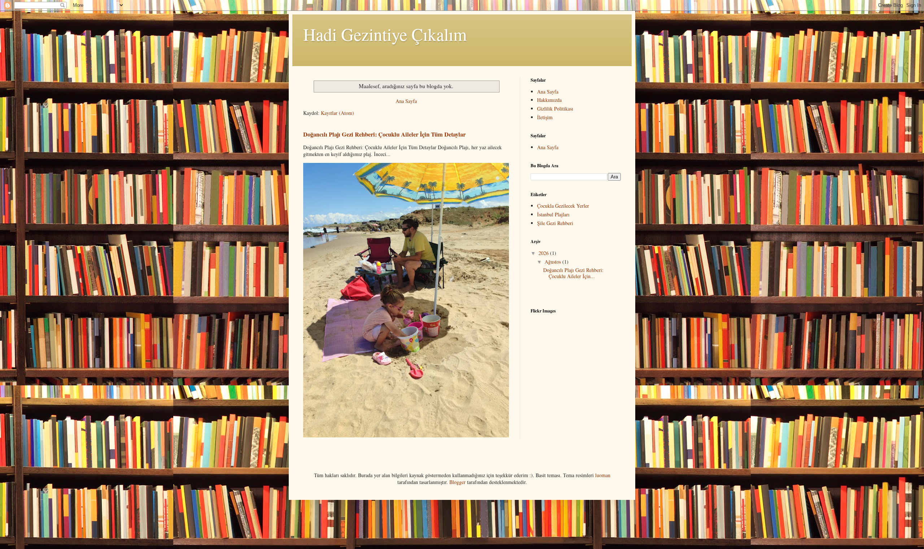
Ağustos (553, 261)
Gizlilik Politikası (555, 108)
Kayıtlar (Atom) (337, 112)
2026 (544, 253)
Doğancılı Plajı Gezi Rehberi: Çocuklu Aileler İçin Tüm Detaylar (384, 134)
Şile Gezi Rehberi (555, 223)
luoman (602, 475)
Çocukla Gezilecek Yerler (563, 205)
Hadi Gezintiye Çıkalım (385, 34)
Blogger (457, 482)
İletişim (545, 117)
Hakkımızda (549, 99)
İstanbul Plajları (553, 214)
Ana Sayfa (406, 101)
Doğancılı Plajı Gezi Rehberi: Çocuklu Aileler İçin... (573, 273)
